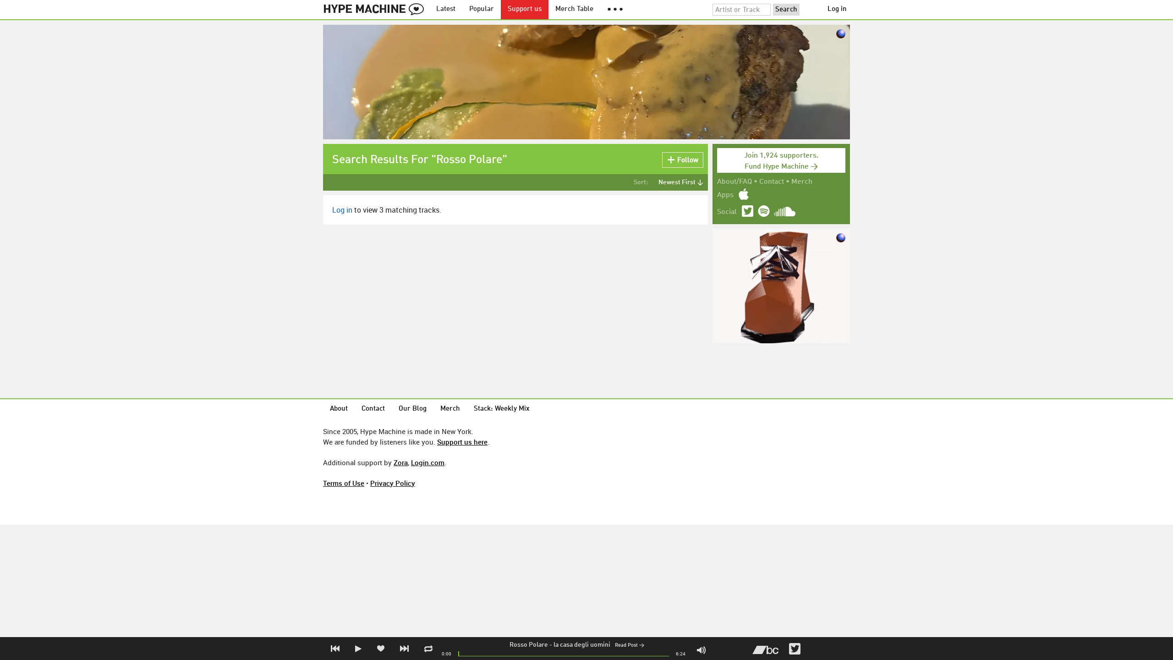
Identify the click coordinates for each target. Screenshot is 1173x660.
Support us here (462, 441)
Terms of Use (343, 483)
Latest (445, 9)
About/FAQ (734, 182)
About (339, 409)
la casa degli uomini (582, 645)
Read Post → (629, 645)
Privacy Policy (392, 483)
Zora (401, 462)
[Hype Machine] (376, 9)
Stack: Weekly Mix (502, 409)
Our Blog (413, 409)
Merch (801, 182)
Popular (481, 9)
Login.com (427, 462)
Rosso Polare (529, 645)
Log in (837, 9)
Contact (771, 182)
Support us (525, 9)
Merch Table (574, 9)
